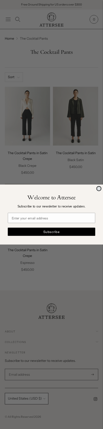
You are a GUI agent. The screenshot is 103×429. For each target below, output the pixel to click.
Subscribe (51, 231)
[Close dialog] (99, 188)
